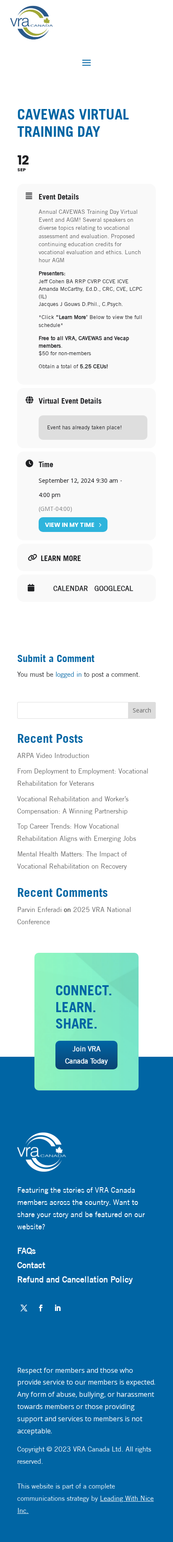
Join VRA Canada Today (86, 1055)
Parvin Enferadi (39, 910)
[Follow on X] (24, 1308)
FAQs (26, 1250)
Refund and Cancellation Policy (75, 1279)
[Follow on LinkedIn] (57, 1308)
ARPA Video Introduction (53, 756)
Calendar (70, 589)
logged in (68, 674)
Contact (31, 1265)
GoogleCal (113, 589)
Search (142, 710)
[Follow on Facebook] (40, 1308)
